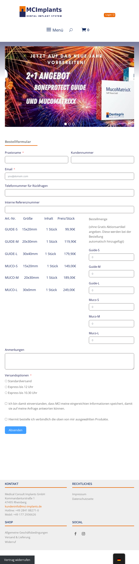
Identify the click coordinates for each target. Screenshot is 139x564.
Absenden (15, 430)
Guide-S (94, 250)
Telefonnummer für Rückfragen (26, 186)
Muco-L (94, 333)
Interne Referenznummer (22, 202)
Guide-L (94, 283)
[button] (9, 86)
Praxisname (13, 153)
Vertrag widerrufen (17, 560)
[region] (69, 86)
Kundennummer (82, 153)
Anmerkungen (14, 350)
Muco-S (94, 300)
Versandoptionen (17, 375)
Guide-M (94, 267)
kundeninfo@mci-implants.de (23, 506)
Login (109, 14)
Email (8, 169)
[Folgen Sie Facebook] (75, 533)
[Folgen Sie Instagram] (83, 533)
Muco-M (94, 316)
